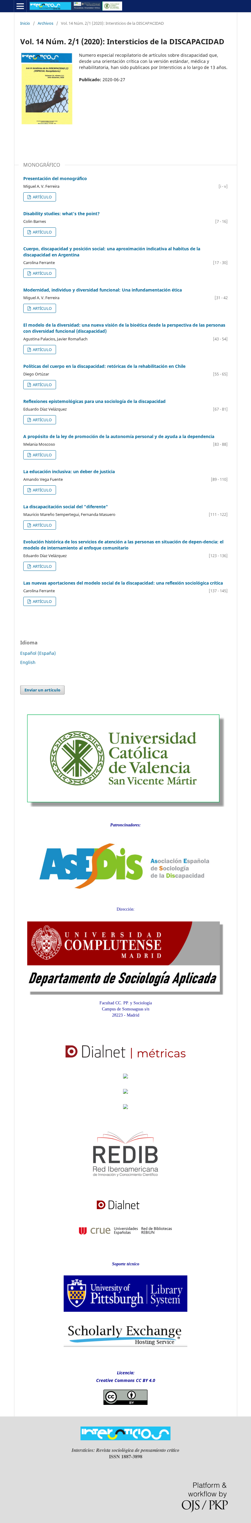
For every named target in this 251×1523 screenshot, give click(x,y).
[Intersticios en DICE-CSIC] (125, 1097)
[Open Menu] (20, 6)
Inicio (25, 23)
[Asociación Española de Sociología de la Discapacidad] (125, 897)
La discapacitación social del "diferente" (65, 506)
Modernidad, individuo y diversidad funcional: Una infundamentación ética (102, 290)
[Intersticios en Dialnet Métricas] (126, 1062)
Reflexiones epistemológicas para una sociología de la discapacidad (94, 401)
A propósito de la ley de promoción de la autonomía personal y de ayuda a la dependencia (118, 436)
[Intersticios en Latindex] (125, 1080)
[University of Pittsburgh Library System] (126, 1313)
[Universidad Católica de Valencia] (125, 805)
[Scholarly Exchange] (126, 1345)
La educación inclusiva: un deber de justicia (69, 471)
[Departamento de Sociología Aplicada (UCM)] (125, 993)
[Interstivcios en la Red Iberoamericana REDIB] (126, 1187)
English (28, 662)
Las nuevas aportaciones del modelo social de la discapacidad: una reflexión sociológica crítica (123, 583)
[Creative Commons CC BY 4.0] (125, 1403)
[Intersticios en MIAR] (125, 1110)
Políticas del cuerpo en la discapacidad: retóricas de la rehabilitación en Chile (104, 366)
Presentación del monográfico (55, 178)
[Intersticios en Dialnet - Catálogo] (125, 1211)
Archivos (45, 23)
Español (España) (38, 653)
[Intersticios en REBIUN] (125, 1240)
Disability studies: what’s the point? (61, 213)
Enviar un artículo (42, 690)
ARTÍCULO (42, 197)
